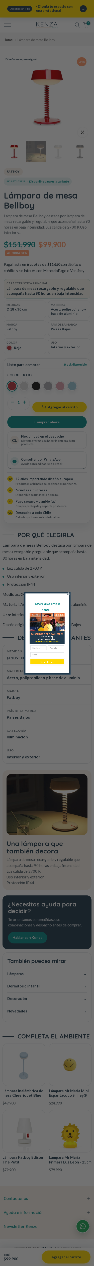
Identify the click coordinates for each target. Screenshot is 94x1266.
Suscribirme (47, 661)
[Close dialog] (68, 593)
